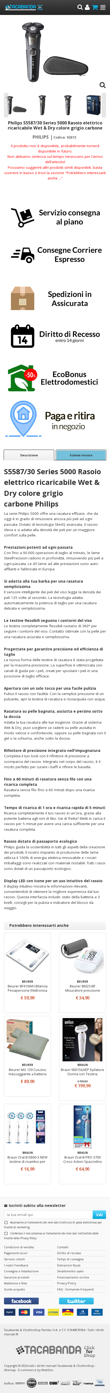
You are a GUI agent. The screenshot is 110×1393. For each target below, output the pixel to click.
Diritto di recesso (69, 1253)
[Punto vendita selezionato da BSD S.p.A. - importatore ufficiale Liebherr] (100, 1383)
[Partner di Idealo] (32, 1383)
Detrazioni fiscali (68, 1265)
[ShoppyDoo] (66, 1383)
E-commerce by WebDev (35, 1370)
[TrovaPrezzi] (77, 1383)
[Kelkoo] (9, 1383)
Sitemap (10, 1370)
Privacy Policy (28, 1238)
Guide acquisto (14, 1289)
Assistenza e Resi (15, 1283)
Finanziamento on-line (73, 1277)
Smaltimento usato (70, 1271)
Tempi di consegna (70, 1259)
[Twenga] (89, 1383)
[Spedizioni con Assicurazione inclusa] (55, 295)
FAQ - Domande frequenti (75, 1289)
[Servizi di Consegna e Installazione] (55, 213)
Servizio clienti (14, 1259)
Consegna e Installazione (21, 1271)
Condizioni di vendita (19, 1247)
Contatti (62, 1247)
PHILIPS (41, 137)
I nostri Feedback (16, 1265)
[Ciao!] (55, 1383)
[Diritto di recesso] (55, 336)
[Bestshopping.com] (20, 1383)
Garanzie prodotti (16, 1277)
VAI (99, 1214)
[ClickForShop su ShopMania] (43, 1383)
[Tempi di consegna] (55, 254)
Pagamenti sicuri (16, 1253)
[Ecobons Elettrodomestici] (55, 378)
